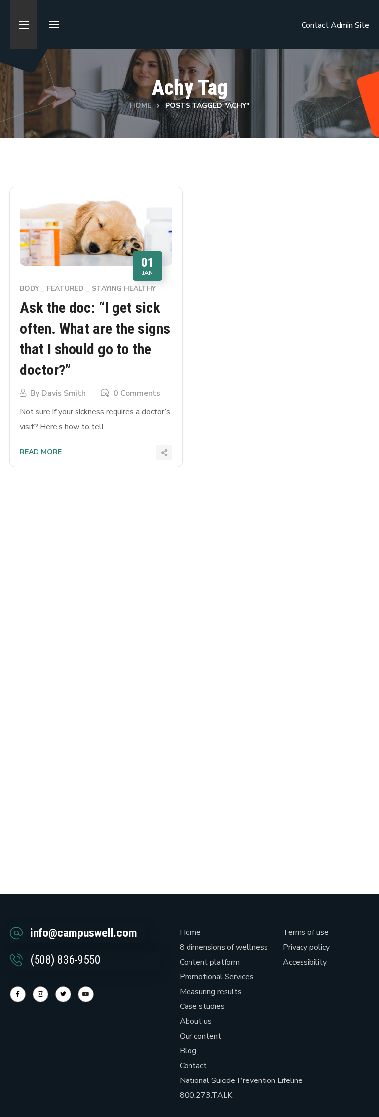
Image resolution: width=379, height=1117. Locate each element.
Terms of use (306, 932)
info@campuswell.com (83, 933)
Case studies (202, 1006)
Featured (65, 288)
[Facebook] (18, 994)
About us (196, 1021)
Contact (315, 25)
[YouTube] (86, 994)
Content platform (210, 962)
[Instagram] (40, 994)
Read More (41, 452)
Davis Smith (63, 393)
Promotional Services (217, 976)
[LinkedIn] (63, 994)
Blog (188, 1050)
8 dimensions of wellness (224, 947)
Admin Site (350, 25)
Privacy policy (306, 947)
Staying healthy (124, 288)
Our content (200, 1036)
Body (29, 288)
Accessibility (305, 962)
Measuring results (211, 991)
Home (140, 105)
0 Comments (137, 393)
